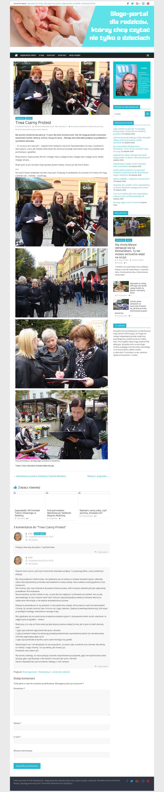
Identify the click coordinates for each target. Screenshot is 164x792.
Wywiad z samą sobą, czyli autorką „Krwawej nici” (93, 511)
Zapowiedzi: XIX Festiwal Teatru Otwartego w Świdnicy (27, 513)
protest (38, 129)
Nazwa (17, 723)
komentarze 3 (62, 126)
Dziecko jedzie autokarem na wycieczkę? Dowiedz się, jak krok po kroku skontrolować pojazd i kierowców (130, 172)
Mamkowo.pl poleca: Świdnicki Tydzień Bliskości (40, 476)
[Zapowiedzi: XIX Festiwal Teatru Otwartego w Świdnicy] (29, 493)
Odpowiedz (103, 552)
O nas (41, 55)
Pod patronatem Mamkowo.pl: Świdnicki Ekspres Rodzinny (59, 513)
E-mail (17, 737)
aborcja (100, 126)
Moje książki (74, 55)
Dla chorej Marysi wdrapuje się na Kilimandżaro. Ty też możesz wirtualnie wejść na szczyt (130, 148)
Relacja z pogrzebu (98, 476)
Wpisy (29, 118)
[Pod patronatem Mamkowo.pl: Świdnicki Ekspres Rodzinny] (61, 493)
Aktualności (20, 118)
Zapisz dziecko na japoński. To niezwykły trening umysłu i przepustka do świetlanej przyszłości (129, 131)
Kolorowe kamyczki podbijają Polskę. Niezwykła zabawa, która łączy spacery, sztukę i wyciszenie (131, 140)
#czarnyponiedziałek (78, 126)
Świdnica (45, 129)
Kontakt (51, 55)
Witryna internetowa (23, 750)
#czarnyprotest (91, 126)
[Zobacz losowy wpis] (147, 55)
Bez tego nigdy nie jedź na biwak (126, 202)
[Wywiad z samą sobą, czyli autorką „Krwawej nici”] (94, 493)
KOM (30, 557)
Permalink (33, 539)
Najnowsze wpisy (28, 55)
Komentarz (19, 688)
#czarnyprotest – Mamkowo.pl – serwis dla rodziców (46, 672)
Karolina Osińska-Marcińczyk (44, 126)
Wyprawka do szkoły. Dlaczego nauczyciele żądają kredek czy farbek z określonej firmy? (61, 3)
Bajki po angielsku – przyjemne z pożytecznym (131, 179)
